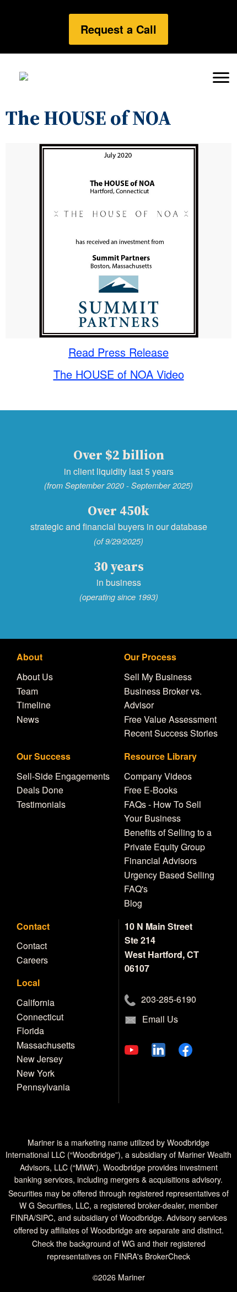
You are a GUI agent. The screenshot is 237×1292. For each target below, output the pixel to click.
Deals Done (40, 789)
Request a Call (118, 29)
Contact (32, 945)
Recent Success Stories (171, 733)
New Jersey (40, 1058)
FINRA (22, 1217)
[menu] (220, 76)
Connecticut (40, 1016)
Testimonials (41, 804)
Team (27, 691)
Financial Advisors (160, 860)
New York (36, 1073)
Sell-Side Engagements (63, 776)
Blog (133, 903)
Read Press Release (118, 352)
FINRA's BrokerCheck (152, 1256)
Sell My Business (158, 676)
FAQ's (136, 888)
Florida (30, 1030)
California (36, 1002)
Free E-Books (150, 789)
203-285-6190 (168, 999)
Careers (32, 960)
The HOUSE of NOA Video (118, 374)
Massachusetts (46, 1045)
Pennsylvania (43, 1087)
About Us (35, 676)
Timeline (34, 704)
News (28, 719)
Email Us (160, 1019)
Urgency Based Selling (169, 875)
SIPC (44, 1217)
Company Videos (158, 776)
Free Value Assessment (170, 719)
